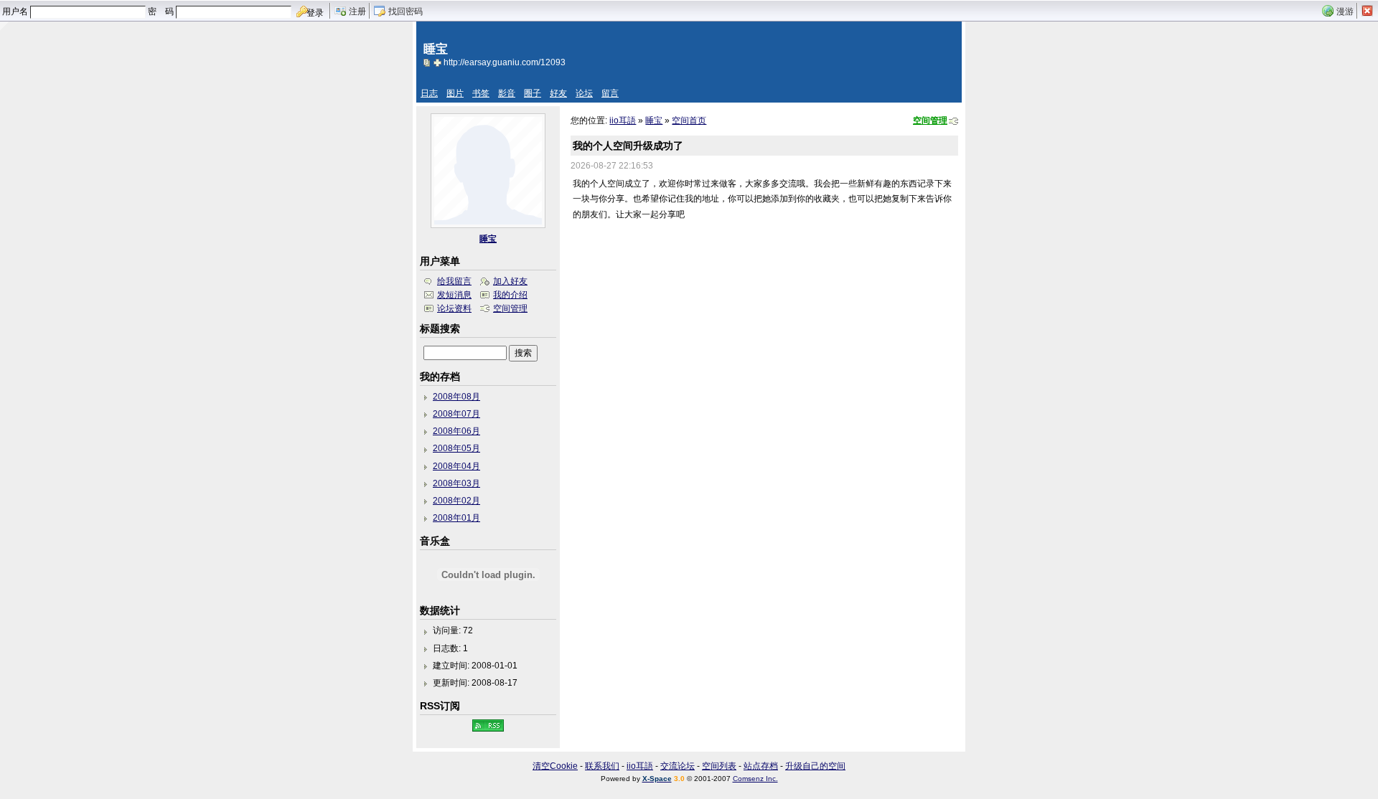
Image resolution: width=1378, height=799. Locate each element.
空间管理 (930, 120)
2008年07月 (456, 414)
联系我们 (602, 766)
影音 (506, 93)
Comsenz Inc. (755, 779)
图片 (455, 93)
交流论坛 (677, 766)
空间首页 (689, 120)
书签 (480, 93)
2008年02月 (456, 501)
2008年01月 (456, 518)
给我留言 (454, 281)
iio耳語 (622, 120)
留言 (610, 93)
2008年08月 (456, 397)
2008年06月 (456, 431)
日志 (429, 93)
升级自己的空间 (815, 766)
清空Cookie (555, 766)
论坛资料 (454, 308)
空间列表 (719, 766)
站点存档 (761, 766)
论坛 (584, 93)
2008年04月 (456, 466)
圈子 (532, 93)
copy (428, 62)
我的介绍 (510, 295)
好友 (558, 93)
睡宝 (653, 120)
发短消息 (454, 295)
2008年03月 (456, 483)
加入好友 (510, 281)
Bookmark (438, 62)
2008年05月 (456, 448)
